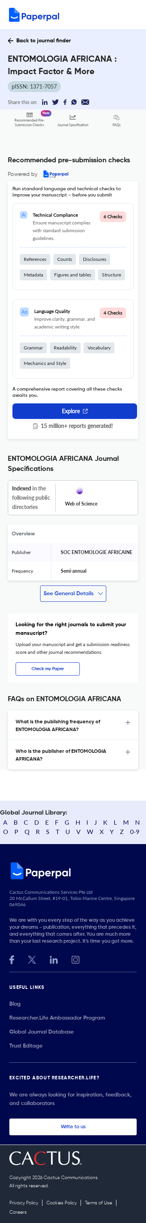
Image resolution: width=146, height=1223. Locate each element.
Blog (15, 1004)
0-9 (134, 831)
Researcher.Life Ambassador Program (57, 1018)
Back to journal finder (43, 40)
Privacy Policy (23, 1203)
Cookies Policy (61, 1203)
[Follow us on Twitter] (32, 958)
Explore (71, 411)
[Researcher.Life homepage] (73, 870)
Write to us (73, 1126)
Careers (18, 1212)
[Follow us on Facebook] (11, 958)
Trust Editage (25, 1046)
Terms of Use (98, 1203)
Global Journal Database (41, 1032)
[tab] (73, 725)
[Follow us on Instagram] (75, 958)
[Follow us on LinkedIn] (54, 958)
